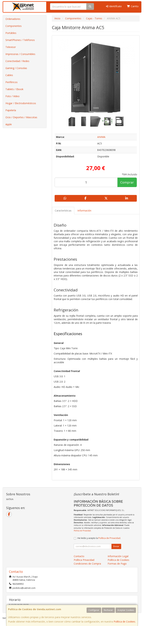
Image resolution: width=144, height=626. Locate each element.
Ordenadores (12, 19)
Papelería (10, 110)
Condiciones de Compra (87, 563)
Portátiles (10, 33)
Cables (9, 75)
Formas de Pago (117, 563)
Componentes (13, 26)
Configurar (94, 610)
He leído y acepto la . (99, 538)
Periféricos (11, 82)
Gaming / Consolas (16, 68)
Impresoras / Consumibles (20, 54)
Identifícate (115, 6)
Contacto (79, 556)
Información (84, 210)
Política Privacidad (84, 560)
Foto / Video (12, 96)
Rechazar (108, 610)
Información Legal (118, 556)
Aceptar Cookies (125, 610)
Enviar (116, 546)
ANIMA (101, 137)
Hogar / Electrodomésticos (20, 103)
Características (63, 210)
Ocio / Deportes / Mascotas (21, 117)
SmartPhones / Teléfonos (20, 40)
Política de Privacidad (82, 530)
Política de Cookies (124, 621)
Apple (8, 124)
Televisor (10, 47)
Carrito (134, 6)
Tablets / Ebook (14, 89)
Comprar (127, 182)
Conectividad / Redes (17, 61)
